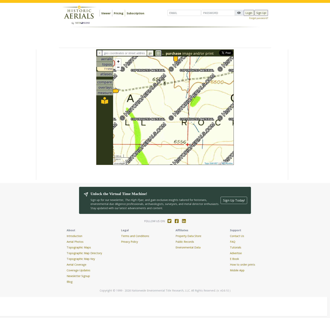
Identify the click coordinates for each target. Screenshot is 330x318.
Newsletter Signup (78, 276)
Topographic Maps (79, 247)
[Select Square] (158, 53)
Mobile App (237, 270)
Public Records (185, 241)
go (150, 53)
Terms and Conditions (135, 236)
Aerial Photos (75, 241)
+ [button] (118, 61)
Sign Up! (261, 13)
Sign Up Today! (234, 200)
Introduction (74, 236)
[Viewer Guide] (104, 102)
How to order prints (242, 264)
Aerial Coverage (76, 264)
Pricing (118, 13)
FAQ (232, 241)
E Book (234, 259)
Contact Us (237, 236)
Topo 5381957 (211, 163)
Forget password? (258, 18)
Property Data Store (188, 236)
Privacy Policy (129, 241)
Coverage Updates (78, 270)
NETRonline (227, 163)
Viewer (106, 13)
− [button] (118, 67)
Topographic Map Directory (84, 253)
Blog (70, 281)
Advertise (236, 253)
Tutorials (235, 247)
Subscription (135, 13)
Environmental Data (188, 247)
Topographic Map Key (81, 259)
